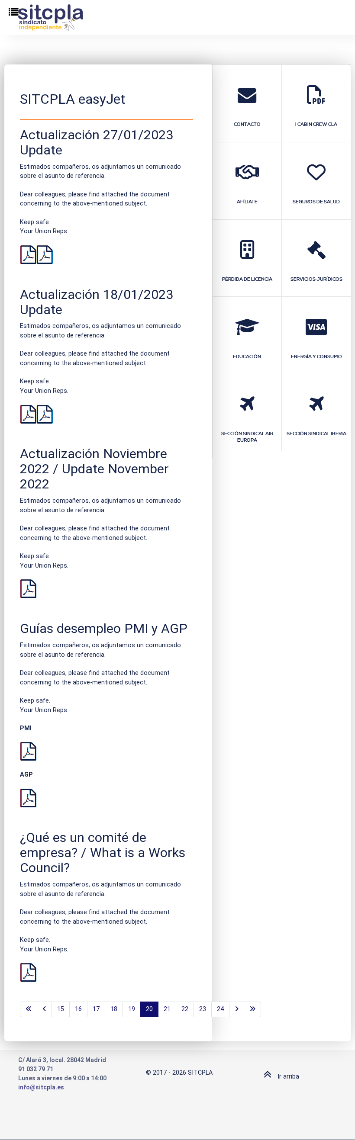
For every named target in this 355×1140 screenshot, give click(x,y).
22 (184, 1009)
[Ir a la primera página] (28, 1009)
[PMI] (28, 751)
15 (60, 1009)
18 (113, 1009)
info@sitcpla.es (41, 1087)
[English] (44, 254)
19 (131, 1009)
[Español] (28, 254)
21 (167, 1009)
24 (220, 1009)
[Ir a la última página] (252, 1009)
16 (78, 1009)
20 (149, 1009)
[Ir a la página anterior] (44, 1009)
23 (202, 1009)
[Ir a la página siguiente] (236, 1009)
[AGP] (28, 797)
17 (96, 1009)
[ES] (28, 972)
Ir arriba (287, 1076)
